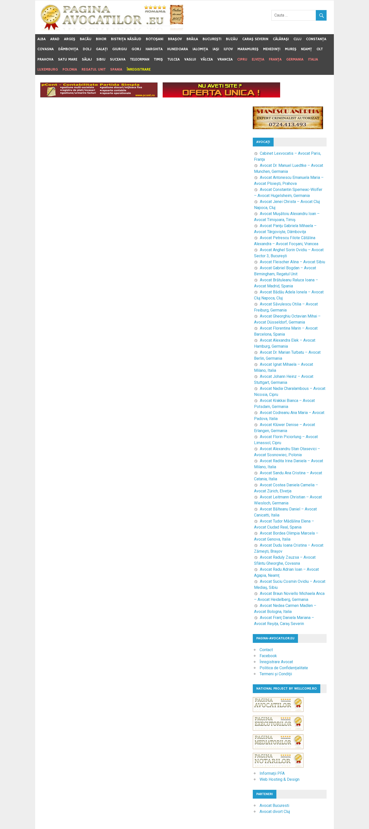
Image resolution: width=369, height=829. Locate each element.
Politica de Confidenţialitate (284, 667)
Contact (266, 649)
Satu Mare (67, 59)
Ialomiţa (200, 49)
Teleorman (139, 59)
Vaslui (190, 59)
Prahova (45, 59)
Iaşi (216, 49)
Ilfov (228, 49)
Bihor (101, 39)
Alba (41, 39)
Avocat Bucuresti (274, 805)
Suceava (118, 59)
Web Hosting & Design (279, 779)
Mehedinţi (271, 49)
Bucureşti (212, 39)
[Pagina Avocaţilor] (278, 714)
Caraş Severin (255, 39)
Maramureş (248, 49)
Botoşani (154, 39)
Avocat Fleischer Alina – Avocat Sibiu (292, 262)
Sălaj (87, 59)
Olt (320, 49)
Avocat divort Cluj (275, 811)
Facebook (268, 655)
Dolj (87, 49)
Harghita (154, 49)
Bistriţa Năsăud (126, 39)
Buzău (232, 39)
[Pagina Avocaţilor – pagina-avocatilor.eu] (112, 29)
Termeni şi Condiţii (276, 673)
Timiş (158, 59)
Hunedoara (177, 49)
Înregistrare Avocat (276, 661)
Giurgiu (119, 49)
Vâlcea (207, 59)
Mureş (290, 49)
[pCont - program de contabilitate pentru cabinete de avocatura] (99, 96)
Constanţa (316, 39)
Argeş (69, 39)
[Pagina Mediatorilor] (278, 751)
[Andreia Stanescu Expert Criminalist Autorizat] (288, 127)
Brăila (192, 39)
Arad (54, 39)
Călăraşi (281, 39)
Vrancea (225, 59)
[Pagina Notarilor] (278, 766)
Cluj (297, 39)
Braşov (175, 39)
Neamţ (306, 49)
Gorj (136, 49)
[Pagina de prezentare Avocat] (221, 96)
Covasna (45, 49)
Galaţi (102, 49)
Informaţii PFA (272, 773)
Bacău (85, 39)
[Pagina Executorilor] (278, 733)
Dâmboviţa (68, 49)
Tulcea (173, 59)
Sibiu (100, 59)
